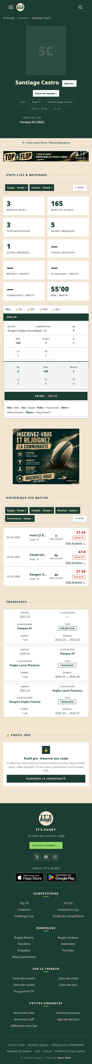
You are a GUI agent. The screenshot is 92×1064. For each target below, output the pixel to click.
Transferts (24, 944)
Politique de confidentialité (67, 1045)
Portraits (68, 950)
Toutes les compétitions (68, 916)
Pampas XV (24, 628)
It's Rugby (9, 17)
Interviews (68, 944)
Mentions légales (38, 1045)
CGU (37, 1051)
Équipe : (16, 187)
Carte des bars (68, 985)
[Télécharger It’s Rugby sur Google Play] (61, 877)
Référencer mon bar (24, 1026)
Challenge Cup (23, 916)
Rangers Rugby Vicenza (24, 702)
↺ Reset (79, 187)
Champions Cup (68, 910)
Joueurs (23, 17)
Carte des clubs (68, 978)
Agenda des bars (68, 1019)
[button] (46, 537)
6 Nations (24, 910)
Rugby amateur (68, 938)
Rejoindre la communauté (46, 778)
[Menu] (11, 7)
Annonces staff (24, 1019)
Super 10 (34, 539)
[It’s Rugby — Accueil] (46, 818)
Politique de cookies (19, 1051)
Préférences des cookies (70, 1051)
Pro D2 (68, 903)
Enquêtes (24, 950)
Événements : (20, 518)
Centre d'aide (16, 1045)
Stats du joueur (76, 543)
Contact (47, 1051)
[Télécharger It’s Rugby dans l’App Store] (29, 877)
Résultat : (67, 510)
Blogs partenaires (24, 957)
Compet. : (41, 187)
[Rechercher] (80, 7)
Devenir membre (46, 845)
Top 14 (24, 903)
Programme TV (24, 991)
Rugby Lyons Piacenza (25, 665)
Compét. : (41, 510)
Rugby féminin (24, 938)
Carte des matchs (24, 978)
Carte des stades (24, 985)
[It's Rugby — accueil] (20, 7)
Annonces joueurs (68, 1013)
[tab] (8, 309)
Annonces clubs (24, 1013)
